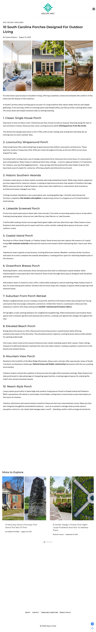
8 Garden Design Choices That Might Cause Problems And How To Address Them (70, 527)
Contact (35, 612)
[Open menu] (93, 9)
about (27, 612)
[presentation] (24, 498)
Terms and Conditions (49, 612)
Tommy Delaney (11, 37)
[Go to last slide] (5, 508)
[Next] (90, 508)
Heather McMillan (13, 531)
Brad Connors (59, 534)
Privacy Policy (65, 612)
